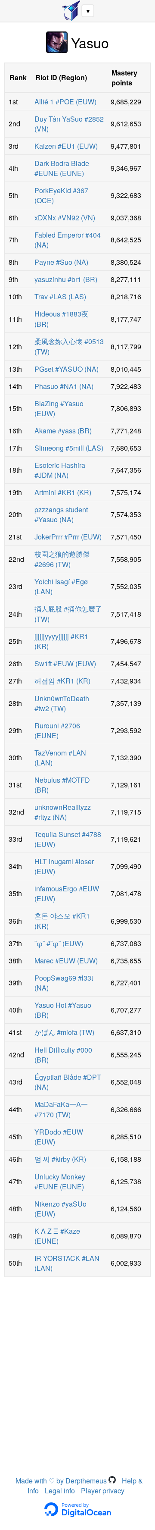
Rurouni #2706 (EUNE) (57, 730)
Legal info (60, 1491)
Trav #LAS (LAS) (60, 296)
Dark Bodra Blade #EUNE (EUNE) (61, 168)
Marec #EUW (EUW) (66, 961)
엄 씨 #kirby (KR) (60, 1159)
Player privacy (102, 1491)
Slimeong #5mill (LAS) (68, 448)
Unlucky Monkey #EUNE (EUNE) (59, 1181)
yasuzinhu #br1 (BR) (65, 279)
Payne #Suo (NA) (61, 262)
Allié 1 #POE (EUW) (65, 102)
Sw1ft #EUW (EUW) (65, 663)
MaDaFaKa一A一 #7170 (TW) (61, 1109)
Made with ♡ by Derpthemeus (62, 1481)
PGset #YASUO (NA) (66, 369)
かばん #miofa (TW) (64, 1032)
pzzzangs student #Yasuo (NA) (61, 514)
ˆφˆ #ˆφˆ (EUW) (58, 943)
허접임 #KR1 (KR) (62, 681)
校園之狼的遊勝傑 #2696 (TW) (62, 559)
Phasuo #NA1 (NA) (63, 386)
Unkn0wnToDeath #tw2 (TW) (61, 703)
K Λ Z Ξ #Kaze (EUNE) (57, 1236)
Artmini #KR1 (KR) (62, 492)
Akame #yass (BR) (63, 431)
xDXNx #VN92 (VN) (64, 218)
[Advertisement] (77, 1363)
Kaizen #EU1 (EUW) (66, 146)
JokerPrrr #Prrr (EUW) (68, 537)
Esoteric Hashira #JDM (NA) (59, 470)
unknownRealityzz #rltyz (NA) (62, 812)
